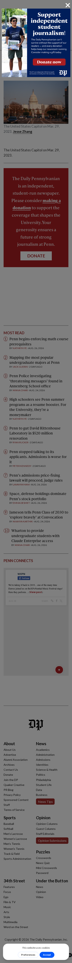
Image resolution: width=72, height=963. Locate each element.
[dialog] (36, 481)
